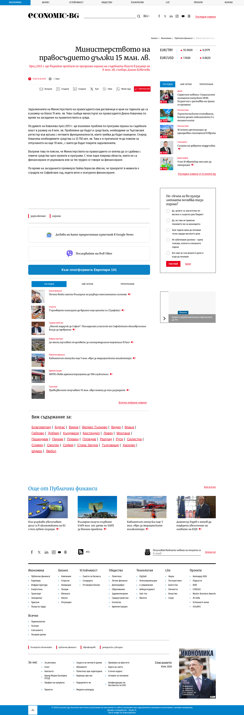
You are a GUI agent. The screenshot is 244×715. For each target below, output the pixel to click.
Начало (154, 38)
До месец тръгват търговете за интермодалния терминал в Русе (89, 342)
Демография (118, 585)
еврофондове (89, 647)
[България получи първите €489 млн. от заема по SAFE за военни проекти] (97, 507)
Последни (49, 284)
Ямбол (51, 451)
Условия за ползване (118, 675)
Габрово (38, 433)
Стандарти (88, 580)
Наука (171, 576)
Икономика (15, 2)
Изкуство (172, 593)
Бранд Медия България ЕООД (55, 677)
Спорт (171, 598)
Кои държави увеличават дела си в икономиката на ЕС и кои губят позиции (47, 525)
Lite (168, 2)
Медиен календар (85, 689)
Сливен (37, 445)
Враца (129, 427)
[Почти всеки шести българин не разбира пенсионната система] (38, 296)
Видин (116, 427)
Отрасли (65, 580)
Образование (118, 589)
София (68, 445)
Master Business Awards (204, 593)
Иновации (66, 585)
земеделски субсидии (112, 647)
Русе (119, 439)
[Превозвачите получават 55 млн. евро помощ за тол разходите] (38, 392)
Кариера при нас (84, 675)
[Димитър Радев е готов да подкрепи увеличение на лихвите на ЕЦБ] (196, 507)
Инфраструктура (39, 585)
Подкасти (197, 580)
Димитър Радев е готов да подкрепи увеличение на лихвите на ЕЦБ (193, 525)
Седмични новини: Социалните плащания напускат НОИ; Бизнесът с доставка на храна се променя (196, 99)
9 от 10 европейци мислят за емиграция (194, 163)
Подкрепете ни (83, 682)
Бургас (60, 427)
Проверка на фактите (118, 662)
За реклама (50, 662)
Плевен (73, 439)
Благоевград (41, 427)
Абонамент (81, 667)
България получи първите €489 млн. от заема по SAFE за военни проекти (96, 525)
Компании (66, 576)
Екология (116, 602)
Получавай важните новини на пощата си (177, 550)
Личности (173, 589)
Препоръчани (127, 284)
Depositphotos (129, 712)
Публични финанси (184, 38)
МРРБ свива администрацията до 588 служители (79, 374)
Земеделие (36, 598)
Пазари (64, 589)
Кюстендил (91, 433)
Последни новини (205, 16)
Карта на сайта (115, 667)
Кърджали (71, 433)
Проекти (198, 2)
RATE (195, 585)
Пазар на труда (38, 606)
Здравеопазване (120, 593)
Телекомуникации (148, 580)
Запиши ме (210, 552)
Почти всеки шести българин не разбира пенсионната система (88, 294)
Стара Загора (87, 445)
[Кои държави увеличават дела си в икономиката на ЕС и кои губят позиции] (48, 507)
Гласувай (173, 264)
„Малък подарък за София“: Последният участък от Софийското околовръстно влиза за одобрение (97, 328)
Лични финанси (119, 580)
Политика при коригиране (89, 671)
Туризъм (35, 602)
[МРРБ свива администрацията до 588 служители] (38, 376)
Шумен (37, 451)
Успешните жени (201, 602)
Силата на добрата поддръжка (196, 145)
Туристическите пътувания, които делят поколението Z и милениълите (195, 117)
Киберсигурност (147, 589)
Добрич (53, 433)
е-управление (146, 585)
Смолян (53, 445)
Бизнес (45, 2)
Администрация (119, 606)
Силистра (134, 439)
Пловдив (89, 439)
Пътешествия (175, 580)
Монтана (123, 433)
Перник (57, 439)
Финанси (183, 312)
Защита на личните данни (89, 662)
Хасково (129, 445)
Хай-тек (143, 593)
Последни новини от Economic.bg (197, 174)
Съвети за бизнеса (92, 576)
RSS (88, 552)
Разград (106, 439)
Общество (106, 2)
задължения (38, 216)
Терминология (38, 621)
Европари (36, 580)
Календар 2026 (200, 576)
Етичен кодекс (115, 671)
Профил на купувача (54, 682)
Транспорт (36, 593)
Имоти (64, 598)
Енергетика (36, 589)
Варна (73, 427)
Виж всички (210, 487)
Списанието (37, 630)
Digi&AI (143, 576)
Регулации (66, 602)
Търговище (110, 445)
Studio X (132, 710)
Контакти (49, 671)
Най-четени (87, 284)
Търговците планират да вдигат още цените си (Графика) (85, 310)
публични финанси (67, 647)
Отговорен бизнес (91, 585)
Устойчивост (76, 2)
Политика (117, 576)
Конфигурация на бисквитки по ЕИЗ (117, 684)
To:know (35, 626)
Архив (188, 264)
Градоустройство (120, 598)
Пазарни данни (38, 634)
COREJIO (197, 589)
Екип (46, 667)
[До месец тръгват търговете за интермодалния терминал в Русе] (38, 344)
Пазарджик (40, 439)
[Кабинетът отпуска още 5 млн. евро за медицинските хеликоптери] (38, 360)
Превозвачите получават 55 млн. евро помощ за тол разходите (87, 390)
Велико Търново (94, 427)
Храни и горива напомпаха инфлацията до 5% (192, 318)
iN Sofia (196, 598)
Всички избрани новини (133, 402)
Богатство (173, 585)
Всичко (229, 2)
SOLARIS (197, 606)
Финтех (143, 598)
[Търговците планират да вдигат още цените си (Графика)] (38, 312)
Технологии (137, 2)
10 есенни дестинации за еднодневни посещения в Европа (196, 131)
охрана (56, 216)
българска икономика (41, 647)
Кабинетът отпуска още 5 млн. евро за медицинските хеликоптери (90, 358)
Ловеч (108, 433)
